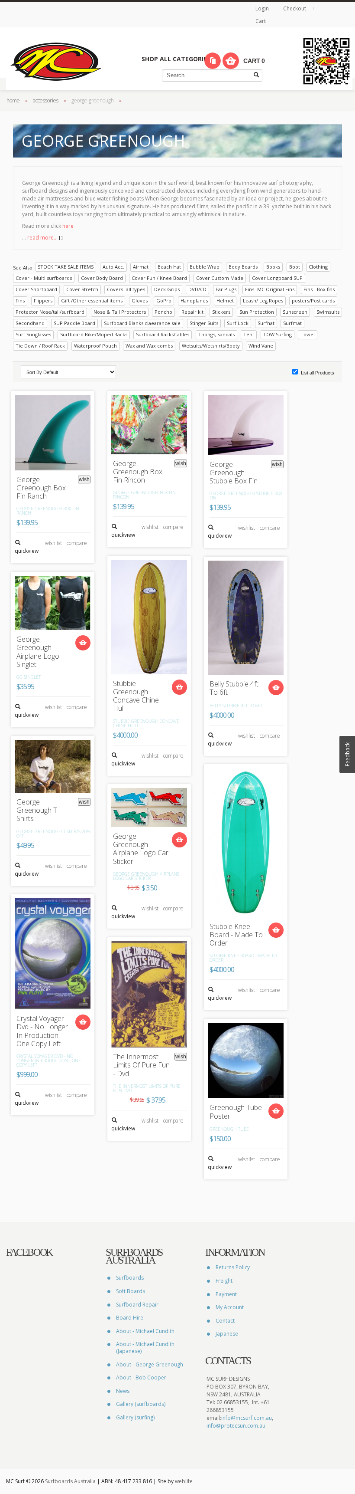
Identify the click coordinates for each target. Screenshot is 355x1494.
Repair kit (192, 312)
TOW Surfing (277, 334)
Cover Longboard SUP (277, 278)
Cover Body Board (102, 278)
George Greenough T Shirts (36, 810)
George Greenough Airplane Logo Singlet (37, 652)
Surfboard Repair (137, 1304)
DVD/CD (197, 289)
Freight (224, 1280)
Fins (20, 300)
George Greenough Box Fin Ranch (41, 488)
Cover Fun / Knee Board (159, 278)
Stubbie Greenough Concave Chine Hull (136, 696)
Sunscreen (295, 312)
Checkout (294, 8)
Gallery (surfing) (135, 1417)
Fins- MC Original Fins (269, 289)
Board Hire (129, 1317)
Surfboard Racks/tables (162, 334)
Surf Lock (237, 323)
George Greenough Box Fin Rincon (137, 472)
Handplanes (194, 300)
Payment (226, 1294)
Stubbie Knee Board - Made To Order (236, 935)
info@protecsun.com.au (236, 1425)
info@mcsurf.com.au (246, 1418)
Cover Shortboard (36, 289)
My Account (230, 1307)
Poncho (163, 312)
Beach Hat (169, 266)
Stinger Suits (204, 323)
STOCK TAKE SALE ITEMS (66, 266)
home (13, 100)
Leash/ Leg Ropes (263, 300)
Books (273, 266)
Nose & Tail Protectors (120, 312)
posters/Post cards (313, 300)
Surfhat (266, 323)
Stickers (221, 312)
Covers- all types (126, 289)
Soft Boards (130, 1291)
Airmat (140, 266)
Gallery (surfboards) (140, 1404)
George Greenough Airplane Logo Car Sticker (140, 849)
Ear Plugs (226, 289)
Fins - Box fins (319, 289)
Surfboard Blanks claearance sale (142, 323)
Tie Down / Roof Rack (40, 345)
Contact (225, 1320)
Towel (307, 334)
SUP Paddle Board (74, 323)
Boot (294, 266)
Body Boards (243, 266)
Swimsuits (327, 312)
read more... (43, 237)
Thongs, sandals (216, 334)
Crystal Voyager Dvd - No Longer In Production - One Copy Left (42, 1031)
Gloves (140, 300)
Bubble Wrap (204, 266)
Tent (248, 334)
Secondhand (30, 323)
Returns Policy (233, 1267)
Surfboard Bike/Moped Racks (93, 334)
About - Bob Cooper (141, 1377)
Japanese (227, 1333)
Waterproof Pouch (95, 345)
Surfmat (292, 323)
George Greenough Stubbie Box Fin (234, 473)
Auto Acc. (113, 266)
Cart (260, 21)
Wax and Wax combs (149, 345)
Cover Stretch (82, 289)
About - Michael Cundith (145, 1331)
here (68, 226)
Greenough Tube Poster (236, 1111)
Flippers (43, 300)
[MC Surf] (55, 60)
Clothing (318, 266)
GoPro (163, 300)
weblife (184, 1481)
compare (77, 543)
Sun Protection (256, 312)
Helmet (225, 300)
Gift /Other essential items (92, 300)
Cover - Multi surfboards (44, 278)
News (122, 1391)
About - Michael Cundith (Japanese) (145, 1347)
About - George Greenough (149, 1364)
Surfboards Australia (70, 1481)
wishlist (53, 543)
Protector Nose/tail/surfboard (50, 312)
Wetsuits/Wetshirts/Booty (211, 345)
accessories (45, 100)
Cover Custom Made (219, 278)
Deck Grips (167, 289)
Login (262, 8)
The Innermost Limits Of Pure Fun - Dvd (141, 1065)
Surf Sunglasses (33, 334)
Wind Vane (260, 345)
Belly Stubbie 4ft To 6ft (234, 688)
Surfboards (130, 1277)
